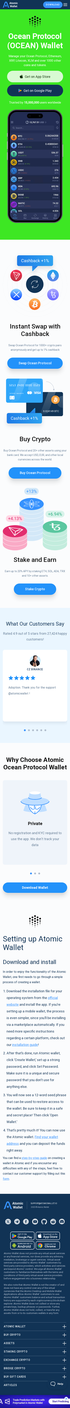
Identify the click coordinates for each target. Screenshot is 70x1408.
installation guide (25, 1045)
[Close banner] (66, 1399)
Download (53, 4)
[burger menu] (65, 4)
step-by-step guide (34, 1158)
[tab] (25, 730)
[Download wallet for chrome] (48, 1245)
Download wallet (35, 887)
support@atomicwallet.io (44, 1203)
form (6, 1179)
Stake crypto (35, 589)
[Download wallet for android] (22, 1236)
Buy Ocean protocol (35, 473)
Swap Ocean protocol (35, 363)
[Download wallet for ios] (48, 1236)
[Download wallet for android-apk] (22, 1245)
